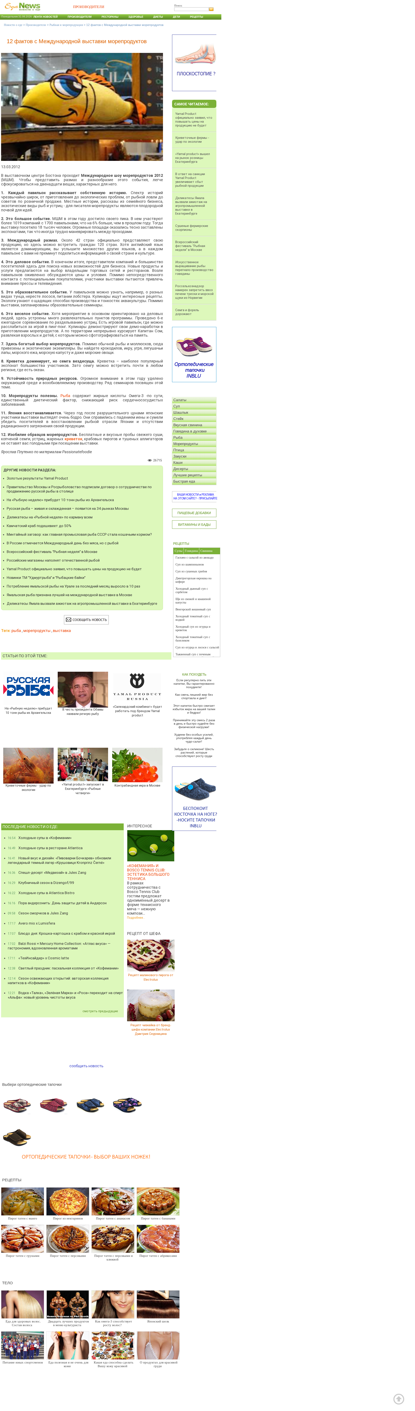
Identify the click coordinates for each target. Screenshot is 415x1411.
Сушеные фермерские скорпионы (191, 228)
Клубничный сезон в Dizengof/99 (41, 882)
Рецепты (196, 16)
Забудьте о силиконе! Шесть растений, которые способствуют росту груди (194, 752)
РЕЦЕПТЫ (181, 543)
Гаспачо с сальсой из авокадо (195, 557)
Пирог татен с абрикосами (158, 1255)
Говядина (191, 551)
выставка (62, 630)
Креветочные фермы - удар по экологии (28, 788)
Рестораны (110, 16)
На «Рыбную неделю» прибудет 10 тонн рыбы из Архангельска (60, 500)
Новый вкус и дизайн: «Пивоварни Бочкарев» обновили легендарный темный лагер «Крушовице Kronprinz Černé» (59, 860)
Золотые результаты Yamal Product (37, 478)
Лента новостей (46, 16)
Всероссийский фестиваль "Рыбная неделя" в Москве (52, 552)
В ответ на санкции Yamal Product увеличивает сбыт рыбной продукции (190, 180)
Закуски (180, 456)
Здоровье (135, 16)
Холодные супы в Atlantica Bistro (41, 893)
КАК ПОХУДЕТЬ (194, 674)
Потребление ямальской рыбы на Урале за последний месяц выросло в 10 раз (73, 586)
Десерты (180, 469)
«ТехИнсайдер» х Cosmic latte (38, 958)
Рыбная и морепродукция (66, 25)
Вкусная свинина (187, 425)
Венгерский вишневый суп (193, 609)
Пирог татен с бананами (158, 1218)
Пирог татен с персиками (68, 1255)
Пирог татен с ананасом (113, 1218)
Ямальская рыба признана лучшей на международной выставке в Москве (69, 595)
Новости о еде (13, 25)
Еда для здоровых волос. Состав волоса (23, 1323)
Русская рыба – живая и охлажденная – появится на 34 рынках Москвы (68, 508)
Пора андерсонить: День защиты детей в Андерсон (57, 903)
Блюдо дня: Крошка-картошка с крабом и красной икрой (61, 933)
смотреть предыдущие (100, 1011)
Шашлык (180, 412)
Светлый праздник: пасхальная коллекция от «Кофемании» (63, 968)
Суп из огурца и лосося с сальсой (197, 647)
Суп (176, 406)
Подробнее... (136, 917)
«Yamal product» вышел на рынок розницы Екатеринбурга (192, 158)
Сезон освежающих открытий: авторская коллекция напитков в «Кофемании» (58, 980)
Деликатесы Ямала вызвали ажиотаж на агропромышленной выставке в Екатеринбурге (82, 603)
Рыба (67, 395)
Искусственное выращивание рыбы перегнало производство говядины (194, 268)
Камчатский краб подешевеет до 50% (39, 526)
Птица (178, 450)
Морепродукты (185, 444)
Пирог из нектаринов (68, 1218)
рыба (16, 630)
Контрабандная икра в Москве (137, 785)
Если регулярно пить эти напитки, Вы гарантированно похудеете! (194, 683)
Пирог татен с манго (22, 1218)
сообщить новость (86, 1066)
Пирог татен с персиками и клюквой (113, 1257)
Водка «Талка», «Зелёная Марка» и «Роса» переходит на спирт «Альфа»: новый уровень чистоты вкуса (65, 995)
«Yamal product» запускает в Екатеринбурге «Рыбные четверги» (83, 789)
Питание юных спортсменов (23, 1362)
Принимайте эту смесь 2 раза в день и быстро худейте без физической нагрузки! (194, 723)
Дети (176, 16)
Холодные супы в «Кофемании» (40, 838)
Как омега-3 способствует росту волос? (113, 1323)
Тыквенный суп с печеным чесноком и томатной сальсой (195, 656)
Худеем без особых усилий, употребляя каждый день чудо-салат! (194, 738)
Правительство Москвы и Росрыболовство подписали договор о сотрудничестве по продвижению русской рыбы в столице (79, 489)
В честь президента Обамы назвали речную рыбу (82, 712)
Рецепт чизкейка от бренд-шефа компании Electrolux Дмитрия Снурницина (151, 1029)
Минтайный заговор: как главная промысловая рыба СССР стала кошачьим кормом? (79, 534)
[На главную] (21, 13)
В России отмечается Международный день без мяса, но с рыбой (62, 543)
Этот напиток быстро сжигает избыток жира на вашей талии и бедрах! (194, 709)
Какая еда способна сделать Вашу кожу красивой (113, 1364)
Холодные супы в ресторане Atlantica (45, 848)
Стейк (178, 419)
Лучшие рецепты (187, 475)
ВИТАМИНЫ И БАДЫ (194, 524)
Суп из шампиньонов (190, 564)
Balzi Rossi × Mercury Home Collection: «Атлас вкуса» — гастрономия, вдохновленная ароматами (59, 945)
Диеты (158, 16)
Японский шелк (158, 1321)
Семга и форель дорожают (187, 312)
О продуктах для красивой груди (158, 1364)
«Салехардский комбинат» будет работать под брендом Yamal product (137, 711)
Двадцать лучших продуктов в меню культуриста (68, 1323)
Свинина (206, 551)
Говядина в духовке (190, 431)
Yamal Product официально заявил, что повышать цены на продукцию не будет (74, 569)
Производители (80, 16)
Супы (178, 551)
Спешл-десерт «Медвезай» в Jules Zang (47, 872)
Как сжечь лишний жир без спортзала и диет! (194, 696)
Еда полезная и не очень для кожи (68, 1364)
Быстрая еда (184, 481)
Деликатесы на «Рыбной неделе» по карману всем (50, 517)
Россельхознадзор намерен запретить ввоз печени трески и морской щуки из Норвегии (194, 292)
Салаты (179, 400)
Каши (178, 463)
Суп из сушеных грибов (191, 571)
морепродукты (37, 630)
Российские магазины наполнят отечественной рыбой (53, 560)
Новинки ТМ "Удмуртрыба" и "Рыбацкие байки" (46, 577)
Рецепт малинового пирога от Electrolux (150, 977)
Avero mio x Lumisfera (31, 923)
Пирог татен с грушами (22, 1255)
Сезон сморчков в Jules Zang (38, 913)
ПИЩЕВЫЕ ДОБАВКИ (194, 513)
